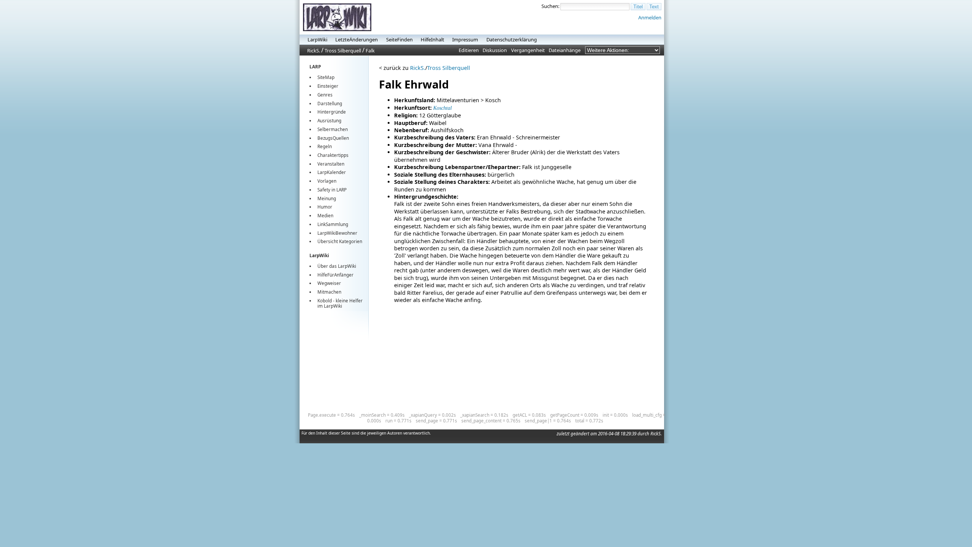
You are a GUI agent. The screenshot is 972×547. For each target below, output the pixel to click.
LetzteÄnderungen (356, 39)
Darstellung (329, 103)
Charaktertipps (333, 155)
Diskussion (495, 50)
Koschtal (442, 108)
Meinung (326, 198)
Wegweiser (329, 283)
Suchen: (550, 6)
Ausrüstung (329, 120)
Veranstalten (330, 164)
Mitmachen (329, 292)
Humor (324, 207)
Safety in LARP (332, 190)
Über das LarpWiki (336, 266)
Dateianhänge (565, 50)
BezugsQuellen (333, 138)
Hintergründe (331, 112)
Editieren (469, 50)
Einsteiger (327, 86)
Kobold (324, 301)
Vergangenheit (528, 50)
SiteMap (326, 77)
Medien (325, 215)
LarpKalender (331, 172)
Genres (325, 95)
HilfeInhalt (432, 39)
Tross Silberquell (343, 50)
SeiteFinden (399, 39)
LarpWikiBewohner (337, 233)
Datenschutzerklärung (511, 39)
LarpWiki (317, 39)
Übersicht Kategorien (339, 241)
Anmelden (649, 17)
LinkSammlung (332, 224)
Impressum (465, 39)
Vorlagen (326, 181)
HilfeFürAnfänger (335, 275)
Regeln (324, 146)
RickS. (313, 50)
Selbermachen (332, 129)
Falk (370, 50)
